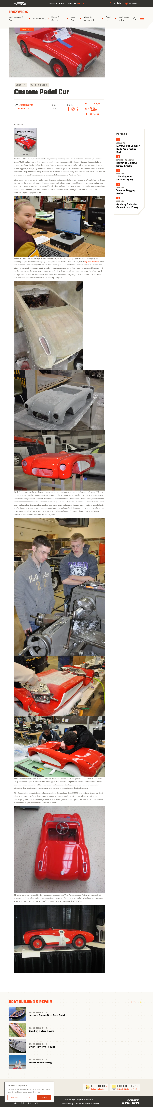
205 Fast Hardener (91, 261)
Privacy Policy (67, 1103)
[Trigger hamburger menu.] (142, 18)
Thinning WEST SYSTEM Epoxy (125, 177)
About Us (108, 18)
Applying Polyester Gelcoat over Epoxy (127, 205)
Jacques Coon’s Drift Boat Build (47, 1015)
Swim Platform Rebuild (42, 1047)
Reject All (29, 1098)
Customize (14, 1098)
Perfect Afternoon (91, 1103)
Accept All (44, 1098)
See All (135, 1002)
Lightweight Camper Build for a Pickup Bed (128, 149)
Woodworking (39, 18)
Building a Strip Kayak (41, 1031)
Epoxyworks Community (24, 106)
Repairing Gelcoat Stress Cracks (126, 164)
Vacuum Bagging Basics (125, 191)
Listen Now (94, 103)
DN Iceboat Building (40, 1062)
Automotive (21, 85)
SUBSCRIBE (82, 3)
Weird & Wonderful (89, 18)
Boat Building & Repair (16, 18)
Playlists (117, 3)
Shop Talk (73, 18)
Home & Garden (55, 18)
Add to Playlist (92, 108)
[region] (29, 1092)
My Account (134, 3)
